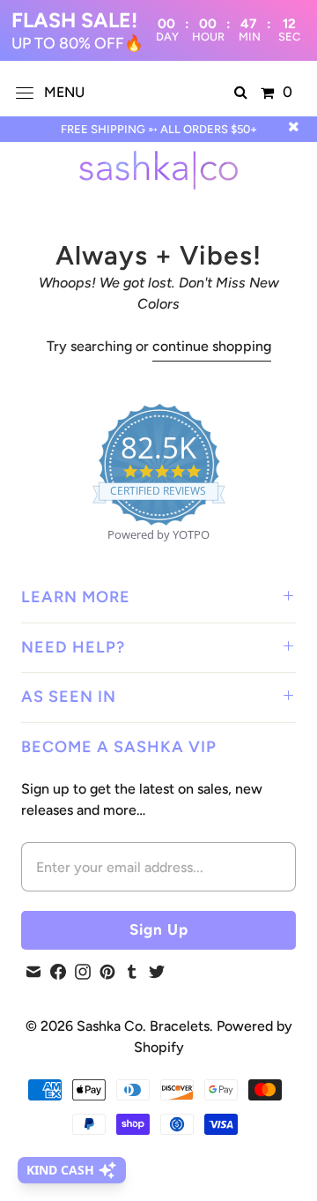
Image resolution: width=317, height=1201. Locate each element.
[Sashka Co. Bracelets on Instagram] (82, 972)
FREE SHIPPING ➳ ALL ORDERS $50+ (159, 129)
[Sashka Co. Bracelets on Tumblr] (132, 972)
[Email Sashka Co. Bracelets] (33, 972)
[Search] (241, 92)
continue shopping (211, 346)
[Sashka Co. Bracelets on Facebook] (58, 972)
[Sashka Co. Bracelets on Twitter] (156, 972)
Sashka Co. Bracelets (143, 1026)
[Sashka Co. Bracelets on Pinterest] (107, 972)
